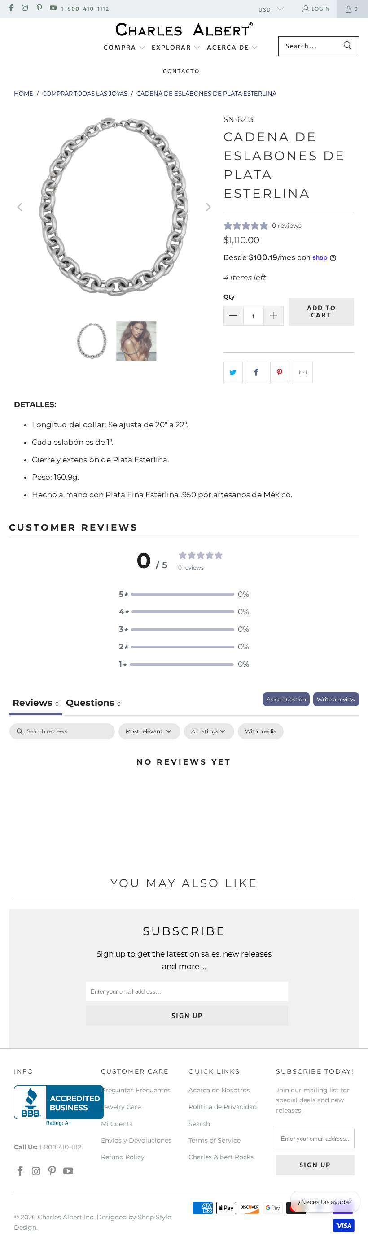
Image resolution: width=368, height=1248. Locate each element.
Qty (229, 296)
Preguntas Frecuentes (136, 1090)
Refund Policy (123, 1157)
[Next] (208, 207)
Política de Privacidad (222, 1107)
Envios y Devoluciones (136, 1140)
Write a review (336, 699)
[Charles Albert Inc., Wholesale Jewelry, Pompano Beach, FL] (59, 1105)
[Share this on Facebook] (256, 372)
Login (320, 8)
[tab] (93, 703)
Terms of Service (214, 1140)
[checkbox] (261, 731)
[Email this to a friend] (303, 372)
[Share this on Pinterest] (279, 372)
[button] (125, 48)
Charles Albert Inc (65, 1217)
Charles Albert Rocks (221, 1157)
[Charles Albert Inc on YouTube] (53, 8)
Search (199, 1124)
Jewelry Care (121, 1107)
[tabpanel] (184, 792)
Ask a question (286, 699)
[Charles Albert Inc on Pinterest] (39, 8)
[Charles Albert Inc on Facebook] (10, 8)
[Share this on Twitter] (233, 372)
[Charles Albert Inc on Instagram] (24, 8)
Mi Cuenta (117, 1124)
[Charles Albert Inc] (184, 29)
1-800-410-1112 (85, 8)
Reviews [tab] (36, 702)
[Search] (348, 46)
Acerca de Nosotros (219, 1090)
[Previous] (20, 207)
